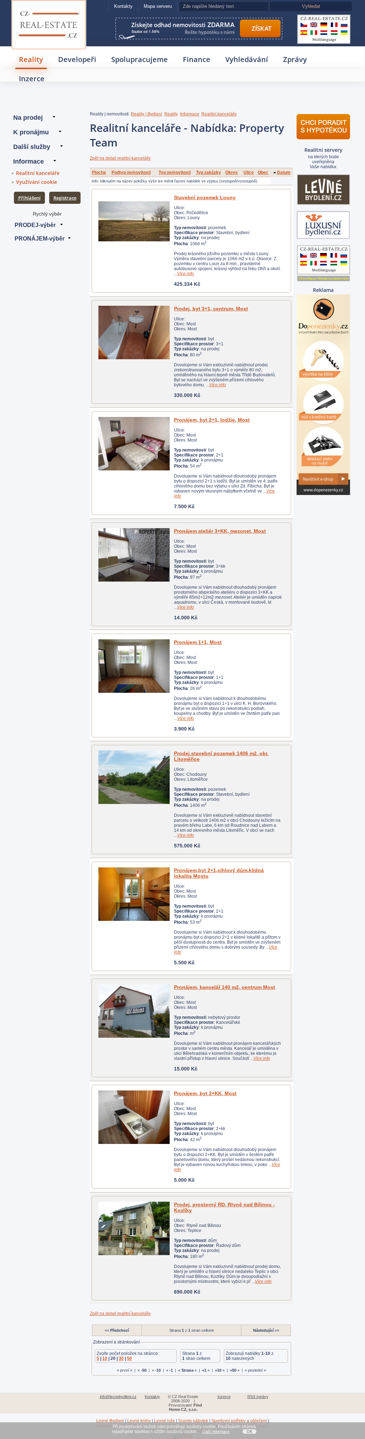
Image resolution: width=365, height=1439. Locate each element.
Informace (189, 114)
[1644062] (133, 443)
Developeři (77, 59)
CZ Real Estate (49, 9)
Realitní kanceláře (38, 173)
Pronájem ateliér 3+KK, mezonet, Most (220, 531)
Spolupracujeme (139, 59)
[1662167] (133, 1011)
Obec (263, 172)
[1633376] (133, 332)
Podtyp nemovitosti (131, 172)
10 (104, 1358)
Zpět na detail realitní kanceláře (120, 158)
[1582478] (133, 221)
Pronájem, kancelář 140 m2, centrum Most (224, 987)
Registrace (64, 198)
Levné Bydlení (110, 1420)
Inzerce (32, 78)
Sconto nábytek (193, 1420)
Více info (185, 273)
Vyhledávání (246, 59)
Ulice (248, 172)
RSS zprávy (257, 1396)
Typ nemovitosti (175, 172)
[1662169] (133, 1228)
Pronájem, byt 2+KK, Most (205, 1093)
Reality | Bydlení (146, 114)
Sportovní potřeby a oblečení (239, 1420)
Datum (284, 172)
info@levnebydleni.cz (118, 1396)
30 (121, 1358)
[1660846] (133, 777)
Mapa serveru (158, 6)
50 (129, 1358)
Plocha (99, 172)
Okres (231, 172)
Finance (196, 59)
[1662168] (133, 1117)
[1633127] (133, 555)
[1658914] (133, 666)
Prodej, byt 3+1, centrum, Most (211, 308)
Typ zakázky (208, 172)
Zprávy (295, 59)
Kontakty (123, 6)
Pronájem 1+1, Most (198, 642)
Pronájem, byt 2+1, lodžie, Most (212, 420)
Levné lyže (164, 1420)
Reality (31, 59)
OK (249, 1431)
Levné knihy (139, 1420)
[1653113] (133, 894)
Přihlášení (29, 198)
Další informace (216, 1431)
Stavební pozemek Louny (205, 197)
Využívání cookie (36, 182)
